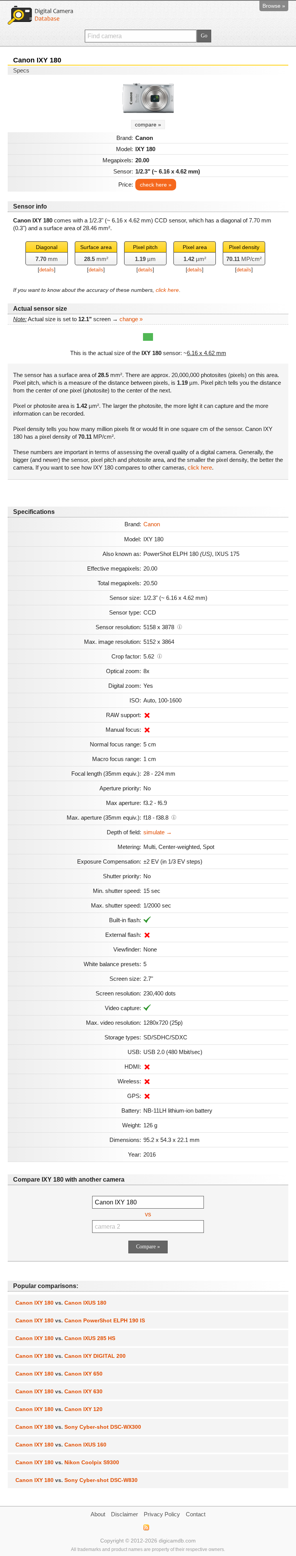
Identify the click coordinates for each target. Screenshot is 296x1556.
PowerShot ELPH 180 (177, 554)
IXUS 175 (227, 554)
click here (167, 290)
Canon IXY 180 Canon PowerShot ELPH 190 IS (80, 1320)
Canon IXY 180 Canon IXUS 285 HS (65, 1338)
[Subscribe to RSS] (146, 1527)
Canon (151, 524)
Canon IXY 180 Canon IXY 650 (59, 1374)
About (98, 1514)
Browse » (273, 6)
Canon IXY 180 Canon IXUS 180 (60, 1303)
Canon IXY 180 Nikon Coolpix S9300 (67, 1462)
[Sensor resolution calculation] (179, 626)
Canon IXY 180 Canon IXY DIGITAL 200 (70, 1356)
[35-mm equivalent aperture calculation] (174, 817)
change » (131, 319)
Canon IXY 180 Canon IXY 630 (59, 1391)
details (46, 270)
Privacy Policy (162, 1514)
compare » (148, 124)
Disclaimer (124, 1514)
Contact (195, 1514)
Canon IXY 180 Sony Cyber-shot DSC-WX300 (78, 1427)
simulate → (157, 832)
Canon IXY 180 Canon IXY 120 (59, 1409)
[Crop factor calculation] (159, 655)
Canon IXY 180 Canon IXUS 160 (60, 1444)
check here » (156, 185)
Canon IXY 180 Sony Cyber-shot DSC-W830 (76, 1480)
